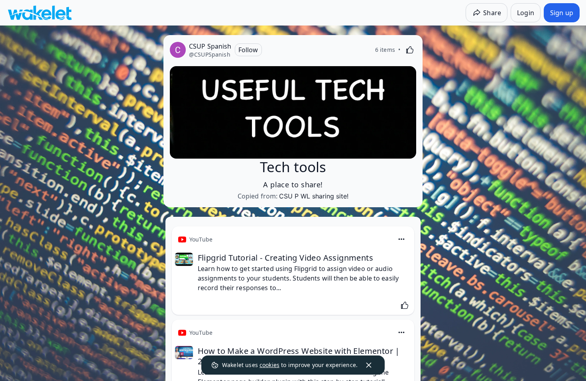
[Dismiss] (368, 365)
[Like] (409, 49)
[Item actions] (401, 239)
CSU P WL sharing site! (313, 196)
